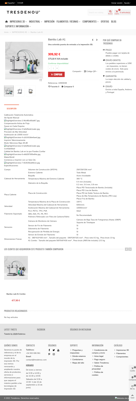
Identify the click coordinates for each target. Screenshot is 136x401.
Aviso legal (98, 356)
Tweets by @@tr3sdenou (14, 334)
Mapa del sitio (78, 363)
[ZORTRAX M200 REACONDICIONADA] (97, 40)
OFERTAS (105, 21)
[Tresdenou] (26, 12)
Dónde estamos (79, 356)
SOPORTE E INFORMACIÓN (17, 26)
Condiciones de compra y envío (99, 351)
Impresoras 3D (122, 350)
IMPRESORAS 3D (17, 21)
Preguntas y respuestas (76, 351)
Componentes (122, 357)
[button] (126, 249)
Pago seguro (99, 359)
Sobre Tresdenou (101, 363)
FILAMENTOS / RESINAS (67, 21)
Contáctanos (77, 359)
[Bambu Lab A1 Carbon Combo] (41, 80)
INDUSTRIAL (34, 21)
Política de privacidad (97, 367)
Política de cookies (97, 373)
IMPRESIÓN (49, 21)
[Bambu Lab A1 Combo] (93, 40)
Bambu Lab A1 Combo (16, 294)
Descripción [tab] (11, 108)
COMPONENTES (89, 21)
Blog (113, 21)
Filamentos (121, 353)
